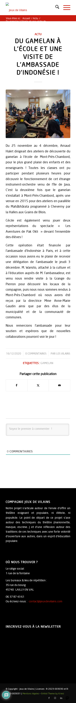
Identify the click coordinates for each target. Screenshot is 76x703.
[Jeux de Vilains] (31, 8)
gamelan (47, 363)
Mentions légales (30, 693)
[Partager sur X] (38, 385)
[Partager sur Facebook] (16, 385)
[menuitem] (55, 7)
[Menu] (64, 7)
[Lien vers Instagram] (55, 698)
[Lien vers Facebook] (49, 698)
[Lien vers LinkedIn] (61, 698)
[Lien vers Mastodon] (67, 698)
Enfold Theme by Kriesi (52, 693)
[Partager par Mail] (59, 385)
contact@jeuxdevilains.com (45, 601)
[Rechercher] (55, 7)
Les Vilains (63, 353)
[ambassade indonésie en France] (38, 114)
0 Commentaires (35, 353)
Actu (38, 34)
